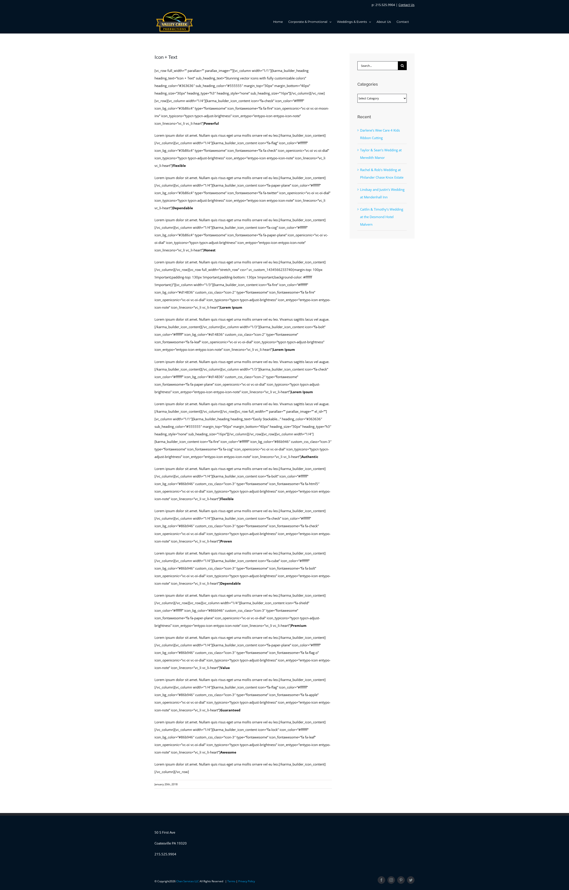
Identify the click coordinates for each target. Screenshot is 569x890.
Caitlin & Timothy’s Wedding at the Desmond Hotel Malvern (381, 217)
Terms (231, 881)
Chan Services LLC (188, 881)
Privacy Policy (246, 881)
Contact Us (407, 5)
